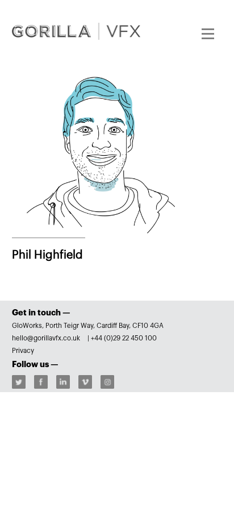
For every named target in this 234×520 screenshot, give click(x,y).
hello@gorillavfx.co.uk (47, 338)
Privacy (23, 350)
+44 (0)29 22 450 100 (124, 338)
